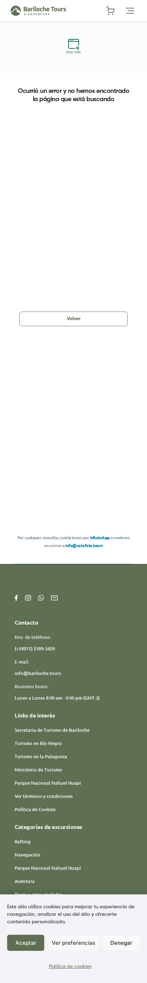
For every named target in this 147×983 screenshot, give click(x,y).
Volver (74, 318)
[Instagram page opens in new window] (28, 597)
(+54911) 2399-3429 (35, 648)
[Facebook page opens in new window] (16, 597)
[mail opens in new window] (54, 597)
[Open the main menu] (129, 10)
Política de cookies (70, 966)
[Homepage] (58, 10)
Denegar (121, 942)
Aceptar (25, 942)
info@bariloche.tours (38, 673)
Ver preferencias (73, 942)
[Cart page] (110, 10)
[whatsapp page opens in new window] (41, 597)
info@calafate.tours (84, 545)
